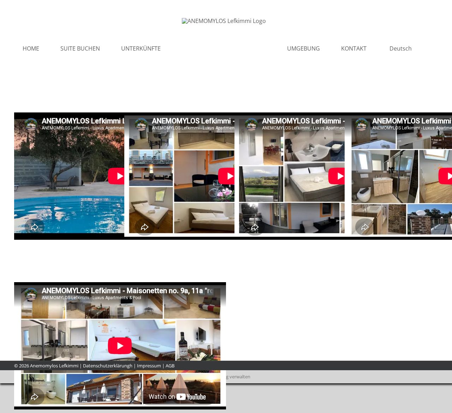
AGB (170, 365)
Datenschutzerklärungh (107, 365)
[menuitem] (358, 48)
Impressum (149, 365)
